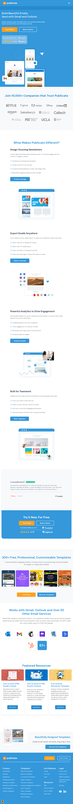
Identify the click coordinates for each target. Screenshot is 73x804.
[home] (10, 3)
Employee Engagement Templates (31, 785)
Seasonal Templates (27, 771)
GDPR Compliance (64, 777)
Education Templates (27, 782)
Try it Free (26, 595)
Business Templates (26, 774)
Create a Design (20, 179)
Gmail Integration (8, 788)
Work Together (19, 419)
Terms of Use (63, 774)
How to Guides (48, 791)
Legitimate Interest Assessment (64, 780)
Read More (12, 707)
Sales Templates (25, 797)
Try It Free (10, 29)
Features (5, 774)
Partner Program (49, 788)
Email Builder (6, 771)
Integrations (6, 777)
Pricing (46, 771)
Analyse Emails (20, 341)
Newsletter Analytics (9, 782)
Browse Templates (46, 595)
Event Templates (26, 788)
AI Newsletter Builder (9, 780)
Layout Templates (26, 791)
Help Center (47, 794)
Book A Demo (28, 29)
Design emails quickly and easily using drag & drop (51, 742)
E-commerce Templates (28, 777)
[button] (69, 3)
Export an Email (20, 261)
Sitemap (61, 785)
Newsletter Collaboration (10, 785)
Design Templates (26, 780)
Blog (45, 785)
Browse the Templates (58, 747)
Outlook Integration (8, 791)
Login (45, 777)
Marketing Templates (27, 794)
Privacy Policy (63, 771)
